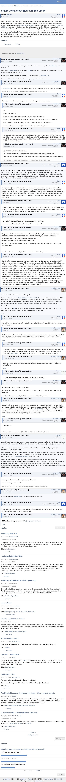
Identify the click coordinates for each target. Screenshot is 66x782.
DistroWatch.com (10, 667)
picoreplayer (6, 88)
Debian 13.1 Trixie (8, 674)
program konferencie (16, 723)
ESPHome (17, 496)
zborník (28, 723)
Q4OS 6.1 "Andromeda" (10, 654)
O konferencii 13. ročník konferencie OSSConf (19, 713)
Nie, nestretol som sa (9, 758)
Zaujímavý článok (10, 614)
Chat (2, 313)
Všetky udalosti (32, 735)
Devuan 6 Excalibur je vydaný (12, 619)
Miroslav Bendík (56, 288)
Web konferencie (10, 573)
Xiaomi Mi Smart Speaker (26, 25)
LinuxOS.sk (7, 2)
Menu (59, 2)
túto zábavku (14, 353)
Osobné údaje (48, 779)
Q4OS (25, 660)
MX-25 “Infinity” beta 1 (10, 638)
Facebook (7, 44)
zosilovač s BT (45, 75)
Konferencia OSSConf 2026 (12, 556)
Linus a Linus (6, 603)
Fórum (10, 6)
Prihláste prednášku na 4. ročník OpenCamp (18, 580)
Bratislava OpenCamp (11, 596)
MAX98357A (38, 409)
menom (14, 622)
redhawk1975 (57, 59)
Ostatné (16, 6)
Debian (7, 686)
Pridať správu (60, 528)
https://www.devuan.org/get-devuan (15, 631)
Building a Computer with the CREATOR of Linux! (20, 612)
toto (14, 308)
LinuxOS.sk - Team (26, 779)
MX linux (7, 647)
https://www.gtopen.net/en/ (22, 456)
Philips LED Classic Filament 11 (28, 298)
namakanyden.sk (10, 549)
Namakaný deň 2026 (9, 533)
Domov (3, 6)
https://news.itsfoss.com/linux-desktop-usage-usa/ (20, 705)
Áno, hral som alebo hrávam (11, 752)
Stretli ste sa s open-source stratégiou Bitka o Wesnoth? (23, 749)
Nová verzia (9, 634)
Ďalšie (32, 732)
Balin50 (14, 696)
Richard (58, 371)
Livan (59, 163)
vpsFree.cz (38, 781)
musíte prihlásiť (20, 53)
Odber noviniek (58, 779)
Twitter (18, 44)
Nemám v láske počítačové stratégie (14, 764)
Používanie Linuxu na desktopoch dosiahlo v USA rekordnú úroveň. (28, 693)
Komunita (8, 552)
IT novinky (8, 708)
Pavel (59, 14)
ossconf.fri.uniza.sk (10, 726)
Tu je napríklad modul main (32, 521)
